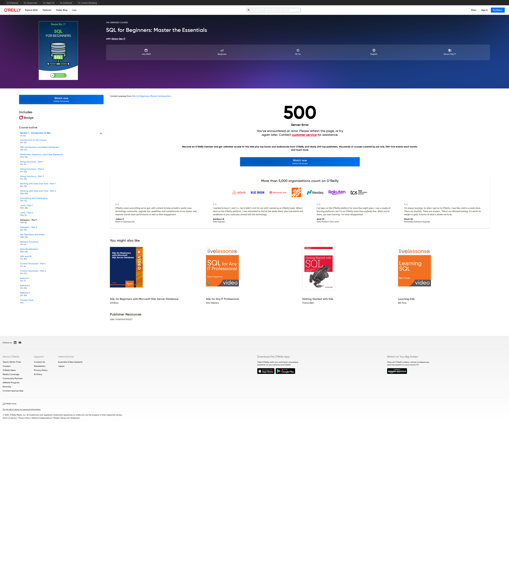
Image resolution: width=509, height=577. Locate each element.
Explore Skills (31, 10)
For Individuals (66, 3)
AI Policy (38, 374)
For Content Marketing (87, 3)
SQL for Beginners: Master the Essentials (151, 96)
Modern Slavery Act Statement (66, 418)
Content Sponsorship (13, 390)
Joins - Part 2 (26, 214)
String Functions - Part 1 (31, 163)
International (66, 356)
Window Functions (29, 243)
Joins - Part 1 (26, 206)
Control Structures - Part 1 (32, 265)
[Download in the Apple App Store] (266, 373)
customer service (304, 135)
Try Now (497, 10)
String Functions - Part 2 (32, 170)
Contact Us (39, 362)
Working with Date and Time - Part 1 (38, 185)
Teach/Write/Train (12, 362)
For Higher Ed (48, 3)
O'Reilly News (9, 370)
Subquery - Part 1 (28, 221)
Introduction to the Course (33, 141)
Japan (61, 366)
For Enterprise (12, 3)
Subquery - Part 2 (28, 228)
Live (74, 10)
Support (39, 356)
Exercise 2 (25, 286)
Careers (6, 366)
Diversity (7, 386)
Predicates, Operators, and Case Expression (41, 155)
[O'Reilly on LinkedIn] (15, 342)
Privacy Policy (40, 370)
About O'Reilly (11, 356)
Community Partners (13, 378)
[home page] (12, 10)
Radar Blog (61, 10)
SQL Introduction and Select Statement (39, 148)
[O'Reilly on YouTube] (20, 342)
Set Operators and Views (32, 236)
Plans (473, 10)
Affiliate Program (11, 382)
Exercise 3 (25, 294)
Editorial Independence (42, 418)
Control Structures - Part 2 (33, 272)
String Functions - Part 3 (32, 177)
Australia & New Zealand (70, 362)
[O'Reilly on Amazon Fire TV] (397, 373)
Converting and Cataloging (33, 199)
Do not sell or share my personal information (21, 409)
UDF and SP (26, 257)
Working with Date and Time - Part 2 (38, 192)
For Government (31, 3)
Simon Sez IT (450, 54)
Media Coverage (11, 374)
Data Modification (29, 250)
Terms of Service (10, 418)
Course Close (26, 301)
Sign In (484, 10)
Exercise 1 (24, 279)
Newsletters (39, 366)
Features (47, 10)
